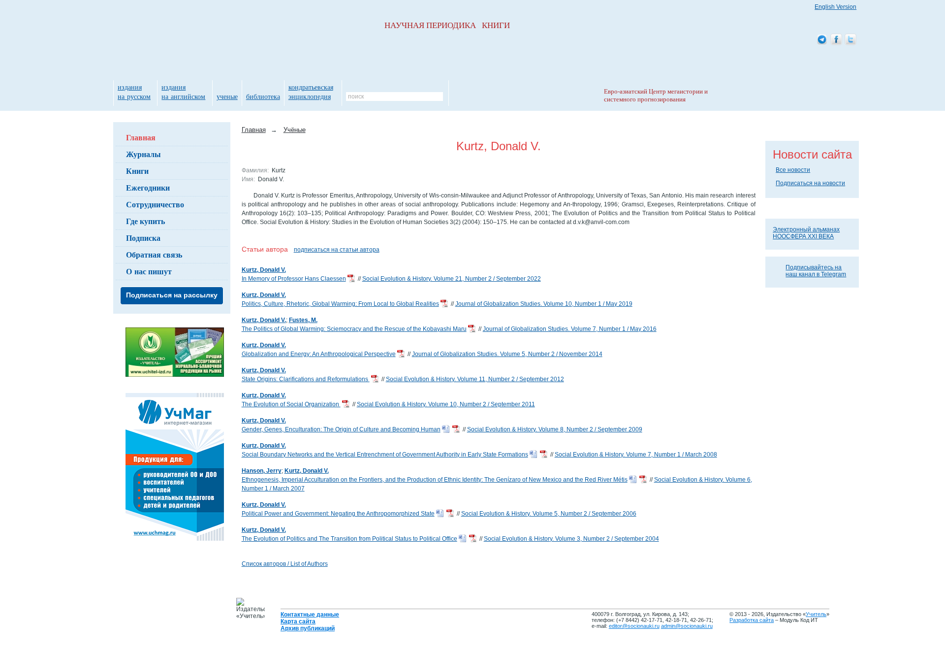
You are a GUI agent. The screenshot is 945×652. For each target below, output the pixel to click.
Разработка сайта (751, 620)
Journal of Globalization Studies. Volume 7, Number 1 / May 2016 (570, 329)
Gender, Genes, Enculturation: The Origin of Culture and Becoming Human (341, 429)
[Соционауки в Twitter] (850, 40)
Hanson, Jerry (262, 470)
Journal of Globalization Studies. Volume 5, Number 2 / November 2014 (507, 354)
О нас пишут (149, 271)
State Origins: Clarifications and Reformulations (306, 379)
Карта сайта (298, 621)
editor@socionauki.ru (634, 626)
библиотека (263, 96)
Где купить (145, 221)
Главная (141, 137)
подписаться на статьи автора (336, 249)
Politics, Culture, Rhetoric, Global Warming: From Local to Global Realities (340, 303)
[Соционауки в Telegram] (822, 40)
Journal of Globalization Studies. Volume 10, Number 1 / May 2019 (543, 303)
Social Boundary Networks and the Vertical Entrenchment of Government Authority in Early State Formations (385, 454)
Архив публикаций (308, 628)
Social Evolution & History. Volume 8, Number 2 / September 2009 (554, 429)
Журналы (143, 154)
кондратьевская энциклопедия (310, 91)
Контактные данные (310, 614)
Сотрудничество (155, 204)
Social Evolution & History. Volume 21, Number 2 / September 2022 (451, 278)
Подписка (143, 237)
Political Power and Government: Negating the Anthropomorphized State (338, 513)
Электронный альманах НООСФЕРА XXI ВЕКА (806, 233)
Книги (137, 170)
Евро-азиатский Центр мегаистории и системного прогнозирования (656, 95)
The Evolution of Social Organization (291, 404)
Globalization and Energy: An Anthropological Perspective (319, 354)
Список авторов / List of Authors (285, 563)
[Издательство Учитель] (175, 374)
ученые (227, 96)
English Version (835, 6)
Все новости (793, 169)
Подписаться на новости (810, 183)
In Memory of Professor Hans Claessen (294, 278)
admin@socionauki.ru (687, 626)
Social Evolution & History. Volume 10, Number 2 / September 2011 (446, 404)
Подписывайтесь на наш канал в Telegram (816, 271)
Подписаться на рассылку (172, 295)
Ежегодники (148, 187)
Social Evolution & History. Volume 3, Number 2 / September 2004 (571, 538)
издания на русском (134, 91)
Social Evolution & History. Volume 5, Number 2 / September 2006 (548, 513)
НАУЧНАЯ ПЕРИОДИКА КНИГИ (447, 25)
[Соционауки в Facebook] (836, 40)
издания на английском (183, 91)
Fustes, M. (303, 320)
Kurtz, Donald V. (264, 269)
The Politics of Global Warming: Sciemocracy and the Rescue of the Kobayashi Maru (354, 329)
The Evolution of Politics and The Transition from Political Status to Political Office (349, 538)
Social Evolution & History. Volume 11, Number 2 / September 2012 (475, 379)
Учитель (816, 614)
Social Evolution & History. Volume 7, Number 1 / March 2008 (636, 454)
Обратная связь (154, 254)
